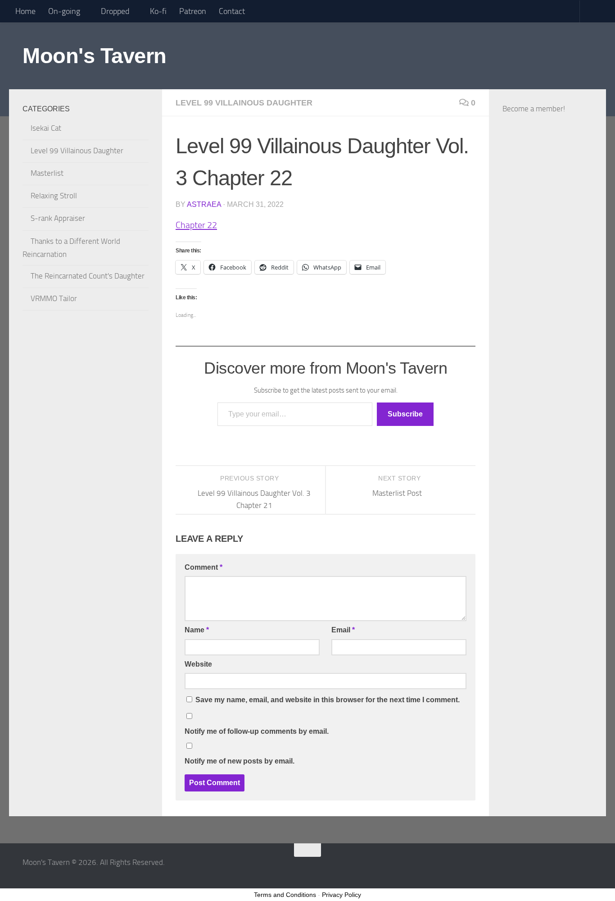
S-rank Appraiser (58, 218)
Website (198, 664)
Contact (232, 11)
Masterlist (47, 173)
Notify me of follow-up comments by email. (257, 731)
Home (25, 11)
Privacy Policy (341, 894)
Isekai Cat (46, 128)
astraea (204, 204)
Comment (203, 567)
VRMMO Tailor (54, 298)
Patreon (192, 11)
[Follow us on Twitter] (586, 867)
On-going (64, 11)
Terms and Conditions (285, 894)
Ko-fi (158, 11)
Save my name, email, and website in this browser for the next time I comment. (327, 700)
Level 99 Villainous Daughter (244, 102)
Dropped (115, 11)
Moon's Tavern (95, 56)
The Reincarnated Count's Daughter (88, 275)
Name (197, 630)
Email (343, 630)
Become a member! (533, 108)
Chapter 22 (196, 225)
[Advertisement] (547, 340)
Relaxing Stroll (54, 195)
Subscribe (405, 414)
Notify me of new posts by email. (239, 761)
